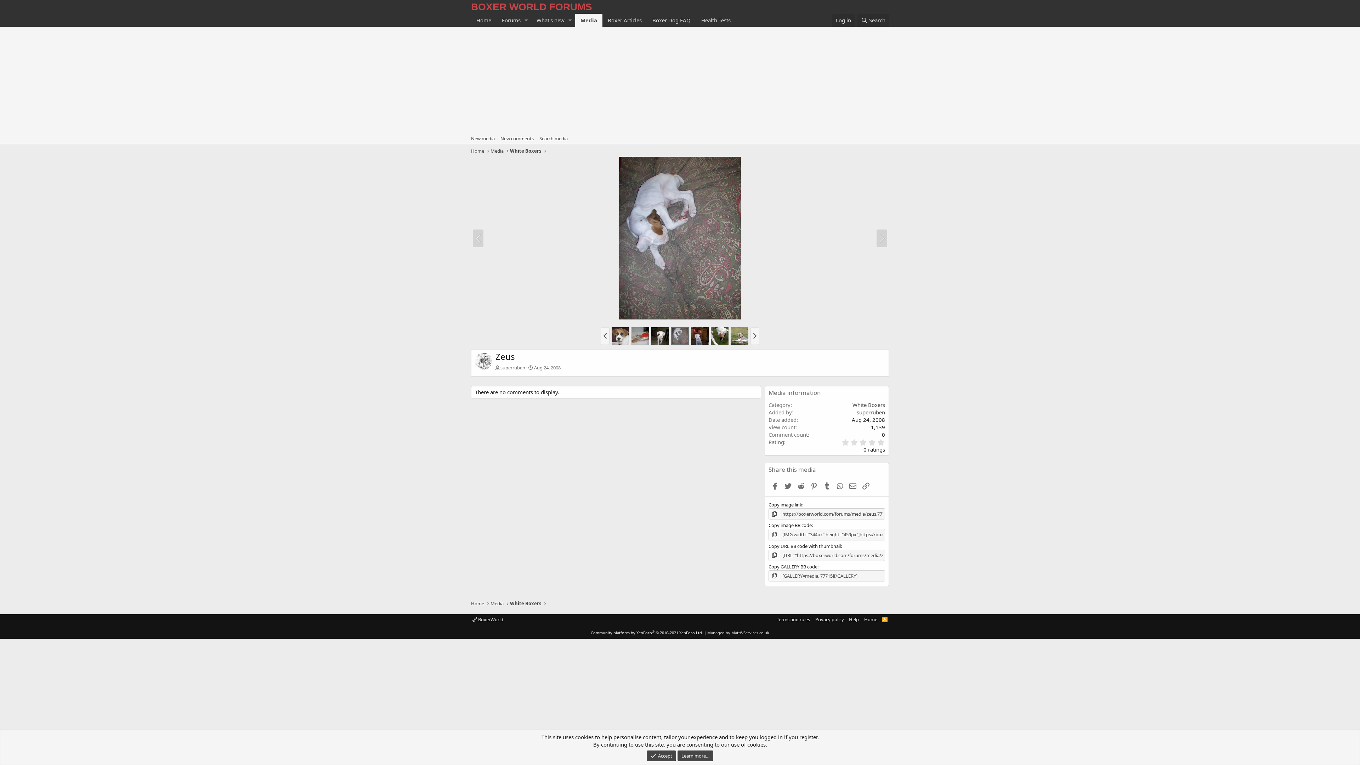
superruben (512, 367)
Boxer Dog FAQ (671, 20)
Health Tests (716, 20)
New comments (517, 138)
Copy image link (785, 505)
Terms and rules (793, 619)
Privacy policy (829, 619)
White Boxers (868, 404)
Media (588, 20)
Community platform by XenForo (647, 632)
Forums (511, 20)
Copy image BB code (790, 525)
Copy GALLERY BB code (793, 566)
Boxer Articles (625, 20)
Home (483, 20)
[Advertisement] (680, 80)
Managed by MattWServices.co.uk (738, 632)
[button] (526, 20)
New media (483, 138)
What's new (551, 20)
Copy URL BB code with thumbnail (805, 546)
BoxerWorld (490, 619)
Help (854, 619)
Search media (553, 138)
